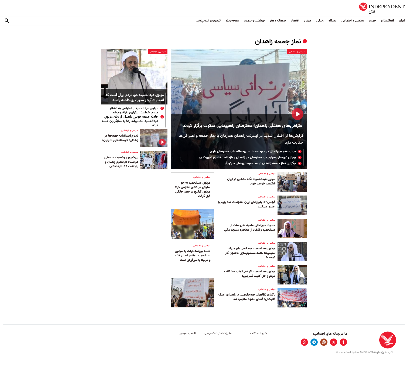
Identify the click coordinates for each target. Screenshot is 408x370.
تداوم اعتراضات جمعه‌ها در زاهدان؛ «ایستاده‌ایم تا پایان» (120, 138)
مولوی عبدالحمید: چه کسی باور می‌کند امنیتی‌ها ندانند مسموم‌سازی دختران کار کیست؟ (250, 253)
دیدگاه (332, 20)
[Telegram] (314, 342)
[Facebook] (343, 342)
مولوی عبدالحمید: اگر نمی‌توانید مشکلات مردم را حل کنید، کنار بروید (249, 274)
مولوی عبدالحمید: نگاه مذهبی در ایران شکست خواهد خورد (251, 181)
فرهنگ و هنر (278, 20)
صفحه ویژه (232, 20)
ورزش (307, 20)
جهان (372, 20)
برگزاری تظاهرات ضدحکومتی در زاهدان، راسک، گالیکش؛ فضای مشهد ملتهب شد (246, 297)
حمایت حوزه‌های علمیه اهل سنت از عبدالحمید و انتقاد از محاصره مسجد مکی (249, 227)
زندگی (319, 20)
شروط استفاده (258, 333)
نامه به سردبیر (188, 333)
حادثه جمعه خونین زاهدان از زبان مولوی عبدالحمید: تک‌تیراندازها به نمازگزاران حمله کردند (130, 121)
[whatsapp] (304, 342)
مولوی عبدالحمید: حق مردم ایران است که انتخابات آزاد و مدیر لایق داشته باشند (134, 98)
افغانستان (387, 20)
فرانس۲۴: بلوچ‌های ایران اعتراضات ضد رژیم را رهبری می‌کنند (246, 204)
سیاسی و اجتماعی (352, 20)
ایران (402, 20)
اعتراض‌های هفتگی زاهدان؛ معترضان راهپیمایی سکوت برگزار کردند (243, 126)
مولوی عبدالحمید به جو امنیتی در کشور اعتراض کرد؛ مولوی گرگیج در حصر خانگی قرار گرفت (192, 189)
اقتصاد (295, 20)
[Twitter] (333, 342)
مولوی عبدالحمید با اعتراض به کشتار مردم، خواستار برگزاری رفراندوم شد (134, 110)
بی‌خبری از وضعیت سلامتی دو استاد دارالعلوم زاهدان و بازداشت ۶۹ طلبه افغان (121, 162)
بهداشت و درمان (254, 20)
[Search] (7, 21)
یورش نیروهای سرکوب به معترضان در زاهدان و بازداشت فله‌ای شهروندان (247, 157)
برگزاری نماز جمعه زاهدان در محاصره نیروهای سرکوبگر (260, 163)
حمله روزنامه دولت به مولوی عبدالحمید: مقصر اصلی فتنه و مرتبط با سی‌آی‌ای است (192, 256)
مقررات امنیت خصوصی (217, 333)
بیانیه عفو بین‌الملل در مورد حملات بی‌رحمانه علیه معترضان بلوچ (253, 151)
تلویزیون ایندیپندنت (208, 20)
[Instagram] (323, 342)
